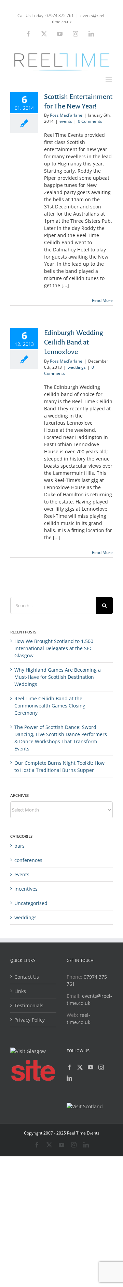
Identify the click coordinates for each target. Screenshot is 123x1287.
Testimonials (28, 1005)
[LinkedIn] (69, 1078)
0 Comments (90, 121)
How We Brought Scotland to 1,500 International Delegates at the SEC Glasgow (53, 648)
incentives (26, 889)
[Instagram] (101, 1067)
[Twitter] (80, 1067)
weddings (77, 367)
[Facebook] (69, 1067)
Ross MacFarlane (66, 115)
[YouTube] (90, 1067)
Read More (102, 300)
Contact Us (26, 977)
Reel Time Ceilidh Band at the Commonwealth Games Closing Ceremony (49, 705)
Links (20, 991)
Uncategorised (30, 903)
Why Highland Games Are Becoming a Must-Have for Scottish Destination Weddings (57, 677)
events (65, 121)
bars (19, 846)
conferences (28, 860)
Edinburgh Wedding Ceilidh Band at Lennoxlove (73, 342)
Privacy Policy (29, 1020)
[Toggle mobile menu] (109, 79)
